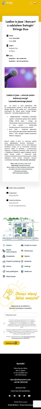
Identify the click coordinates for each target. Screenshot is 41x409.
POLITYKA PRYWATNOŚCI (20, 391)
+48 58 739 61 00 (20, 382)
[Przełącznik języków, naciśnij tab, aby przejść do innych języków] (36, 3)
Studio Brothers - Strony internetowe (20, 405)
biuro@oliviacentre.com (20, 379)
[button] (31, 3)
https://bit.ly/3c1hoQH (20, 171)
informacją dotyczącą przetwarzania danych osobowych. (23, 337)
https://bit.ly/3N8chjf (22, 173)
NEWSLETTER (21, 388)
